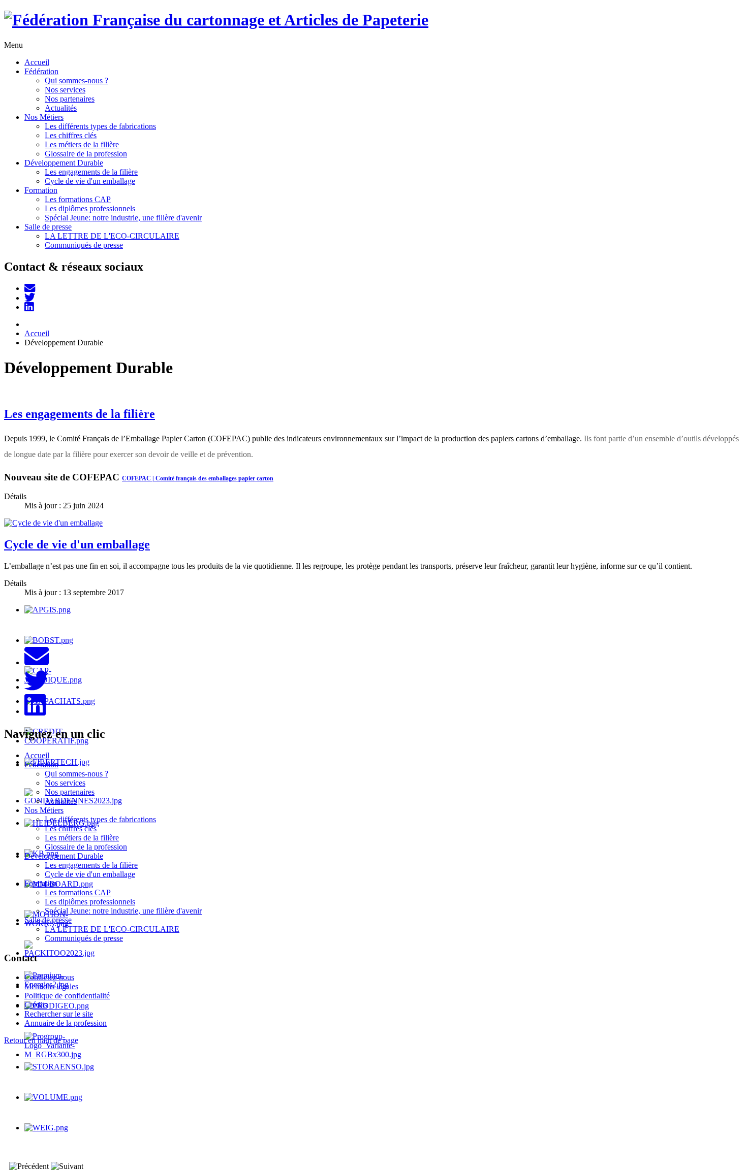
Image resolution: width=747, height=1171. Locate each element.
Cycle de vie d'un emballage (77, 544)
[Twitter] (29, 298)
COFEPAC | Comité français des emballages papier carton (197, 478)
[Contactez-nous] (29, 288)
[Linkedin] (29, 307)
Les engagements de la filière (79, 413)
